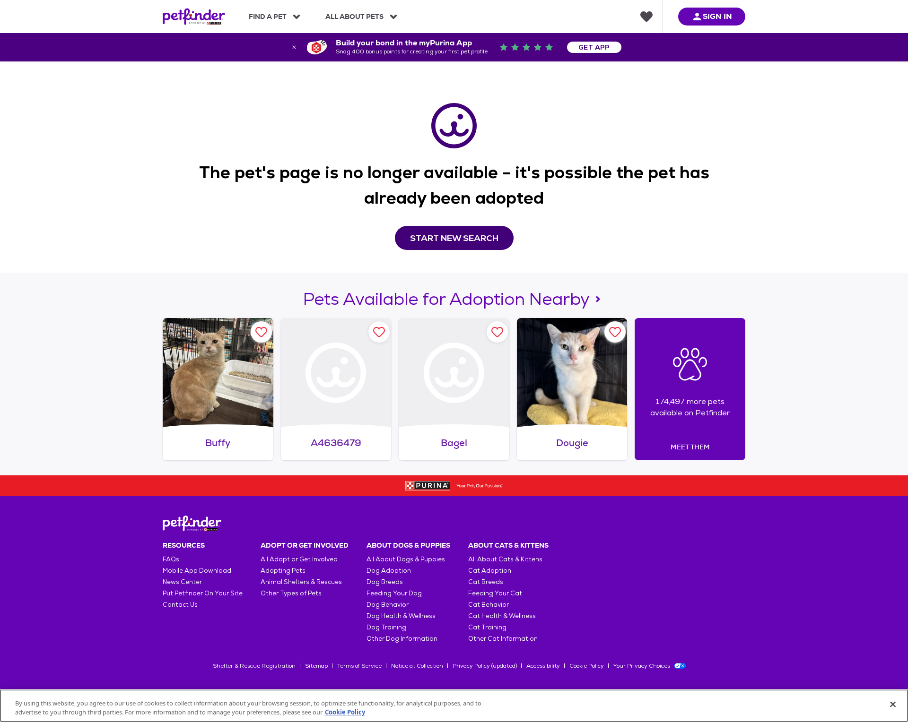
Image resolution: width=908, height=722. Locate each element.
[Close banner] (294, 47)
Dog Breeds (385, 582)
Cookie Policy (586, 666)
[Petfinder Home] (194, 16)
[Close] (892, 704)
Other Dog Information (402, 639)
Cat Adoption (489, 571)
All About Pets (354, 16)
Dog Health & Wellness (401, 616)
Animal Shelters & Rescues (301, 582)
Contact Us (180, 605)
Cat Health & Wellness (502, 616)
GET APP (594, 47)
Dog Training (386, 627)
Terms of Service (359, 666)
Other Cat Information (503, 639)
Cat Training (487, 627)
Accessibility (543, 666)
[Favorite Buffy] (261, 332)
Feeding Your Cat (495, 593)
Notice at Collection (417, 666)
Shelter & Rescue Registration (254, 666)
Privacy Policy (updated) (485, 666)
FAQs (171, 559)
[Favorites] (646, 16)
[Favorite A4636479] (379, 332)
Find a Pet (268, 16)
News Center (182, 582)
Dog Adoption (389, 571)
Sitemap (316, 666)
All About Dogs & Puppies (406, 559)
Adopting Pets (283, 571)
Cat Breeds (485, 582)
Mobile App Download (197, 571)
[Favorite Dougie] (615, 332)
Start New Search (454, 237)
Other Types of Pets (291, 593)
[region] (454, 705)
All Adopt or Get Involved (299, 559)
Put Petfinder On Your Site (203, 593)
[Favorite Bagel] (497, 332)
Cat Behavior (488, 605)
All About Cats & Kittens (505, 559)
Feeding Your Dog (394, 593)
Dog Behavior (388, 605)
